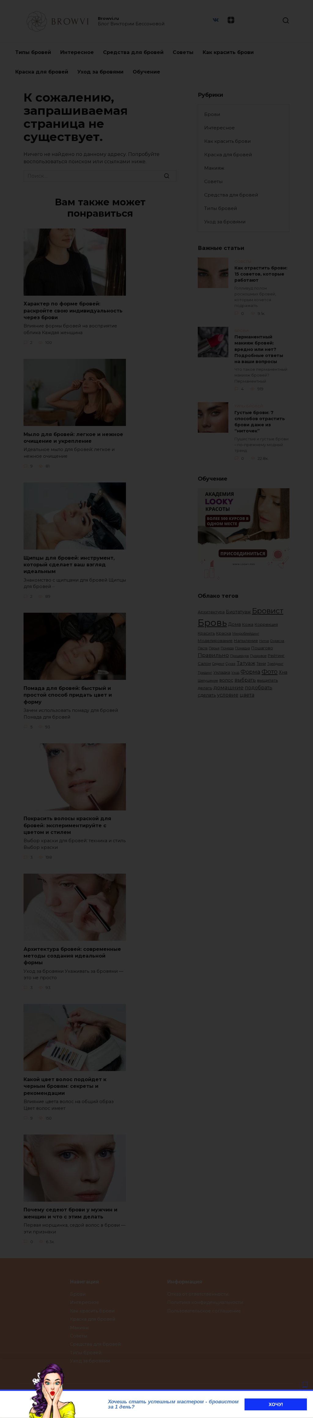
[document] (156, 709)
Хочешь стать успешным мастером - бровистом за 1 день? (173, 1404)
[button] (305, 1385)
